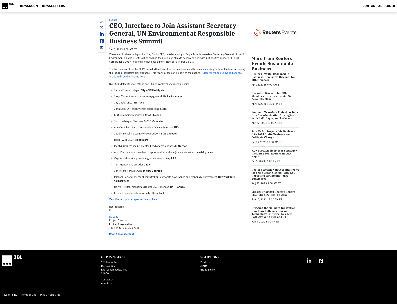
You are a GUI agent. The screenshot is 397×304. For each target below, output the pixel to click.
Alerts (203, 265)
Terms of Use (28, 294)
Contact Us (107, 279)
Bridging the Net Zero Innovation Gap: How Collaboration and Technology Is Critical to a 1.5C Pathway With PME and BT (273, 212)
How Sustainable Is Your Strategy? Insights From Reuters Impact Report (274, 153)
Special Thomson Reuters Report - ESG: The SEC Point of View (274, 193)
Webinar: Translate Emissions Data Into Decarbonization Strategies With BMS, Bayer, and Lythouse (275, 115)
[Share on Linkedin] (102, 34)
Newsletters (53, 6)
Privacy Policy (9, 294)
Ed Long (113, 216)
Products (205, 262)
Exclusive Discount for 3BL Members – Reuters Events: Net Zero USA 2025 (272, 96)
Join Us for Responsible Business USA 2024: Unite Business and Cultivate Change (273, 134)
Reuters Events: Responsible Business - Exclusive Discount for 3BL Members (273, 76)
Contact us (372, 6)
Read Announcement (121, 234)
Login (390, 6)
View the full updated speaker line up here (133, 199)
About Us (106, 283)
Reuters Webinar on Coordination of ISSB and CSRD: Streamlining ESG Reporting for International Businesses (275, 174)
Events (113, 19)
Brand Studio (207, 269)
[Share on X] (102, 27)
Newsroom (29, 6)
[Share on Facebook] (102, 40)
